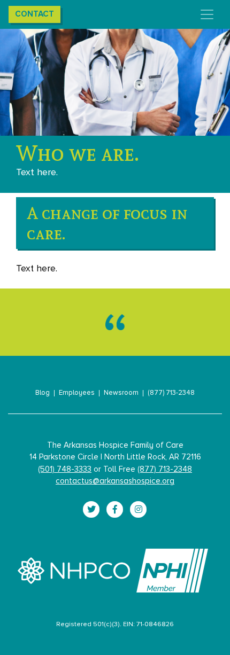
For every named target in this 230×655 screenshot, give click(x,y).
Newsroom (121, 393)
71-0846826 (155, 624)
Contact (34, 14)
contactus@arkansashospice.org (115, 481)
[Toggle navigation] (207, 14)
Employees (77, 393)
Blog (42, 393)
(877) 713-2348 (171, 393)
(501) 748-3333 (64, 469)
